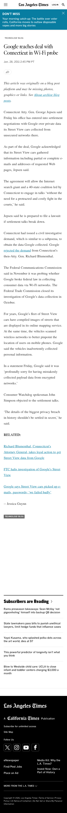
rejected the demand (17, 250)
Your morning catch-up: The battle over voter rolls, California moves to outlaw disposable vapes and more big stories (29, 22)
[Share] (8, 72)
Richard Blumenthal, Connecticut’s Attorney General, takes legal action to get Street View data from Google (32, 452)
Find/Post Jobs (13, 766)
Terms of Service (46, 798)
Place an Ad (11, 773)
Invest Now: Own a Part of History (48, 771)
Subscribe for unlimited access (20, 726)
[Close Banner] (63, 13)
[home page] (33, 4)
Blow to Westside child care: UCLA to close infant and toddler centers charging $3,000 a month (31, 670)
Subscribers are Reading (26, 601)
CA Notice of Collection (21, 801)
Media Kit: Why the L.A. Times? (48, 762)
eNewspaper (11, 760)
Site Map (8, 732)
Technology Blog (14, 38)
